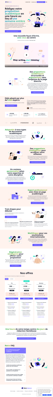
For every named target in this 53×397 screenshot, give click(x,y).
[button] (34, 2)
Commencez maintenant (10, 105)
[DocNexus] (11, 2)
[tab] (6, 279)
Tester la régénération (15, 265)
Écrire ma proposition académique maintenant (26, 338)
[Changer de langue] (47, 2)
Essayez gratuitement (11, 298)
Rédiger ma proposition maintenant (12, 31)
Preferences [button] (41, 393)
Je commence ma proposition (37, 92)
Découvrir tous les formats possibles (15, 141)
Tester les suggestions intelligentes (37, 162)
